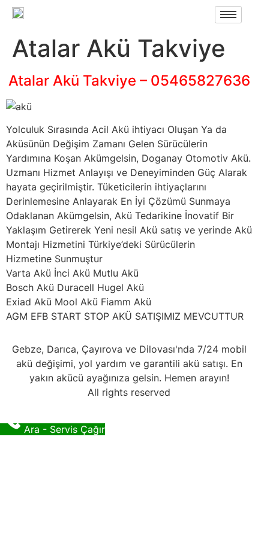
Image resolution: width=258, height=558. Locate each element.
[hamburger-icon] (228, 14)
